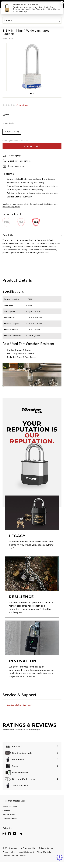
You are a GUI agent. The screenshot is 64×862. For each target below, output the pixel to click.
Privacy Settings (46, 848)
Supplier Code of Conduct (14, 855)
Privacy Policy (9, 852)
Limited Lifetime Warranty (19, 197)
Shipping (6, 141)
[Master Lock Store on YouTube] (14, 833)
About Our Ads (44, 852)
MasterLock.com (10, 806)
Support (6, 811)
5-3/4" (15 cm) (12, 131)
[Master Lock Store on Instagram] (4, 833)
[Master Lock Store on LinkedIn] (20, 833)
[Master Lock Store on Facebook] (9, 833)
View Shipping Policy (11, 207)
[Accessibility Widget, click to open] (60, 858)
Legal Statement (26, 852)
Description (8, 235)
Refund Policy (9, 815)
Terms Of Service (10, 819)
